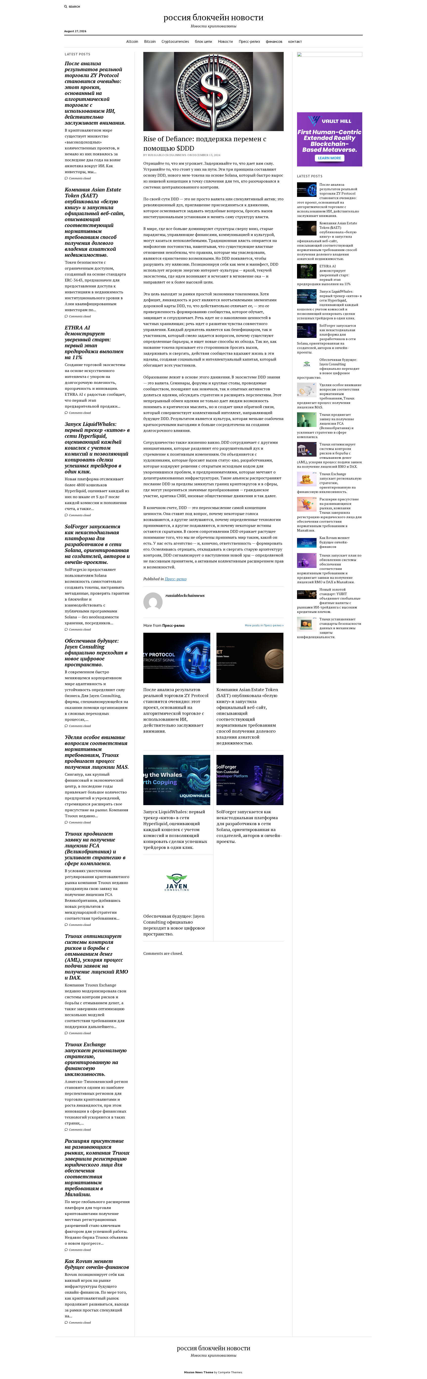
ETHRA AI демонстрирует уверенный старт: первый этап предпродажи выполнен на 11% (94, 342)
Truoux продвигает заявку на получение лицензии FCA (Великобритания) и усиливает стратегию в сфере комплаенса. (95, 848)
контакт (295, 41)
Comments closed (79, 178)
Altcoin (132, 41)
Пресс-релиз (249, 41)
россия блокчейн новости (213, 16)
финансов (274, 41)
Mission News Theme (198, 1372)
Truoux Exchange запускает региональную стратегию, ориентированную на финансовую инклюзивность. (96, 1059)
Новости (225, 41)
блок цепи (203, 41)
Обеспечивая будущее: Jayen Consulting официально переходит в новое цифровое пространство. (96, 652)
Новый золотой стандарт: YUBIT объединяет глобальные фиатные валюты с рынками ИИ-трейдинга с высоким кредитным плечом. (329, 600)
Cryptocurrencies (175, 41)
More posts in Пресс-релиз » (264, 625)
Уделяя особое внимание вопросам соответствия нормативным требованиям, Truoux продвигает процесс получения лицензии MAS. (97, 752)
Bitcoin (150, 41)
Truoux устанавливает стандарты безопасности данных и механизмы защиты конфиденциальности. (329, 628)
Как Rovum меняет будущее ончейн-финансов (97, 1264)
